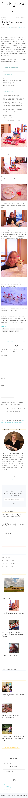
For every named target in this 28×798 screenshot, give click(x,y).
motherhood (12, 28)
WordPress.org (6, 789)
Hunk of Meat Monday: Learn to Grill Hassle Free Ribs (13, 525)
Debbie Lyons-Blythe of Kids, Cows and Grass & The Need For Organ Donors (13, 738)
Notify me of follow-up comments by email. (14, 408)
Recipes (10, 27)
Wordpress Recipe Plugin (8, 120)
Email (3, 385)
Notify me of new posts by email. (11, 411)
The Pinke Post (14, 4)
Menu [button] (15, 11)
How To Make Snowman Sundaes (13, 613)
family (7, 28)
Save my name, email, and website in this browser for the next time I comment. (12, 403)
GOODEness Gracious (8, 560)
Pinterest (18, 479)
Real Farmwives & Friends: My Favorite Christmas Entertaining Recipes (13, 634)
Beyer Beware (6, 557)
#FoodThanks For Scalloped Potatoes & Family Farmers (11, 516)
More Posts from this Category (11, 662)
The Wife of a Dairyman (8, 563)
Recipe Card (18, 120)
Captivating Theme (13, 795)
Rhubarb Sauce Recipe (9, 655)
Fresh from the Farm (7, 566)
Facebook (5, 479)
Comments (7, 787)
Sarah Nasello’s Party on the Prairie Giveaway (11, 716)
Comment (4, 355)
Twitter (23, 479)
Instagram (12, 479)
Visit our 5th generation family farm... (14, 577)
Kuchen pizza (6, 533)
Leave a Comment (21, 28)
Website (3, 393)
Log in (4, 784)
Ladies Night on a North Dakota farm (13, 695)
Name (3, 378)
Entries (6, 785)
